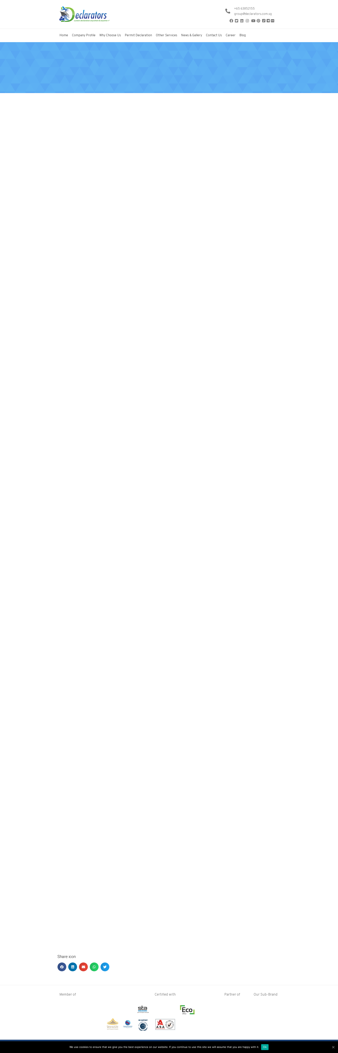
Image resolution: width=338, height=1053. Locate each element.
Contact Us (214, 35)
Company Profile (83, 35)
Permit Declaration (138, 35)
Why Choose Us (110, 35)
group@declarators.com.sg (253, 14)
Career (231, 35)
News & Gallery (191, 35)
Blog (242, 35)
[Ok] (333, 1047)
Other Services (166, 35)
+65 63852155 (244, 9)
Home (63, 35)
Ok (265, 1046)
